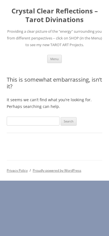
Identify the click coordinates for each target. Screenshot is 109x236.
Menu (54, 59)
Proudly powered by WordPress (57, 170)
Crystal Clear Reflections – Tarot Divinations (54, 15)
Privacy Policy (17, 170)
